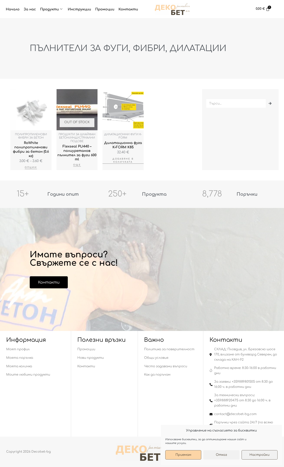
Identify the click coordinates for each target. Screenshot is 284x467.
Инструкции (79, 9)
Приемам (183, 455)
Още (77, 165)
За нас (30, 9)
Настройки (259, 455)
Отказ (221, 455)
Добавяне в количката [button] (123, 160)
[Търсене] (270, 103)
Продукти (49, 9)
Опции (31, 167)
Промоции (104, 9)
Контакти (128, 9)
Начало (13, 9)
